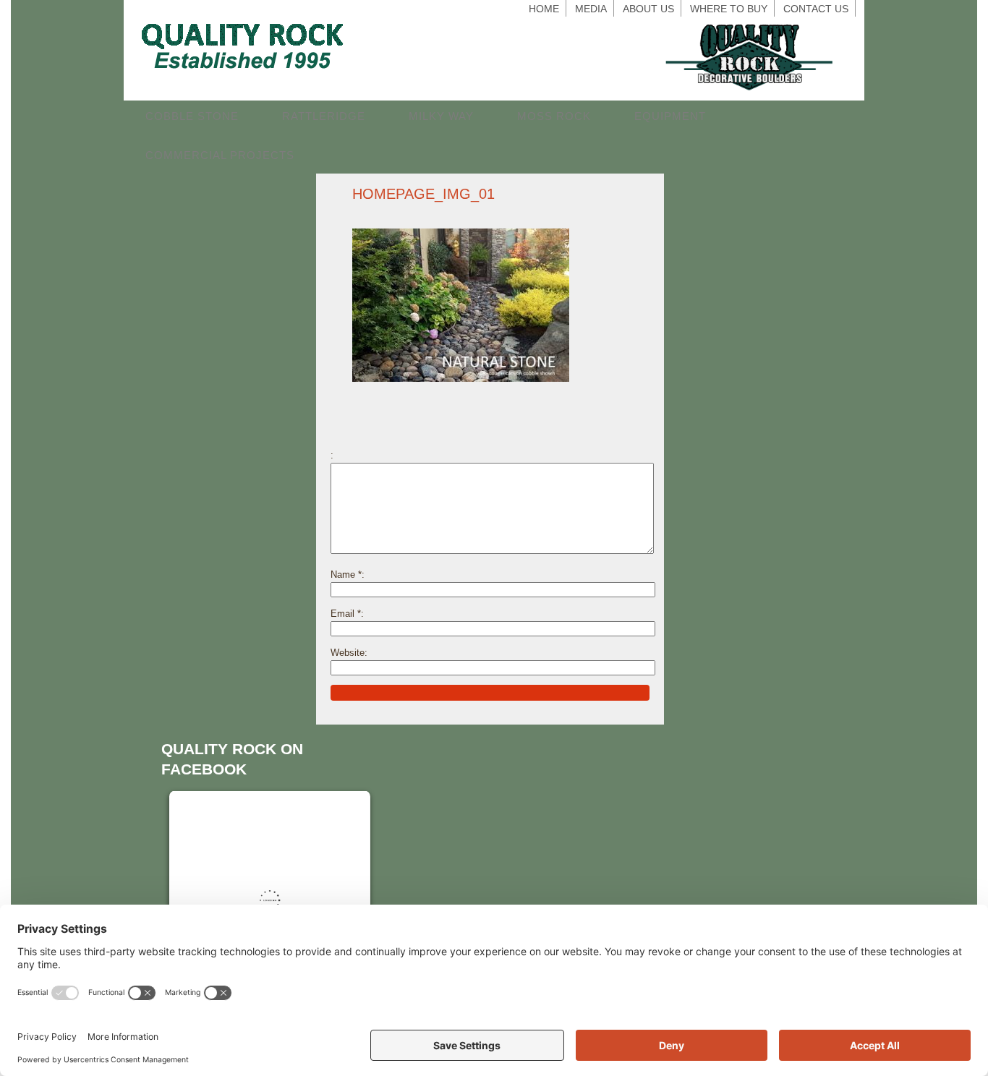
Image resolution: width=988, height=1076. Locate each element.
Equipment (670, 116)
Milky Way (441, 116)
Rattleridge (323, 116)
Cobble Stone (192, 116)
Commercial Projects (219, 155)
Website (348, 652)
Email (346, 613)
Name (346, 574)
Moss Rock (554, 116)
